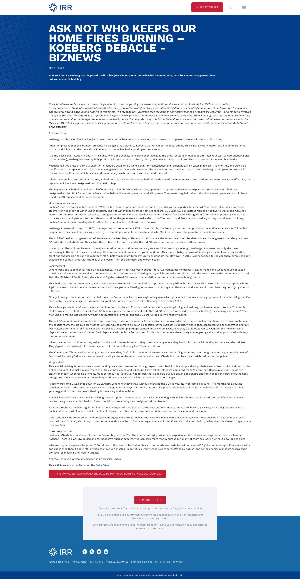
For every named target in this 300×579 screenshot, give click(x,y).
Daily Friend (103, 465)
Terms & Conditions (59, 562)
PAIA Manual (96, 562)
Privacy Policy (79, 562)
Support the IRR (150, 499)
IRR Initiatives (162, 562)
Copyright (178, 562)
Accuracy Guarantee (117, 562)
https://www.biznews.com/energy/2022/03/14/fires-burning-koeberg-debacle (107, 473)
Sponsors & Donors (141, 562)
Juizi (181, 575)
